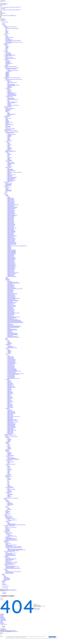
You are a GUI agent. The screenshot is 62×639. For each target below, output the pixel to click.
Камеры (9, 444)
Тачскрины (9, 478)
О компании (2, 614)
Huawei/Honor (10, 281)
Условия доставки (3, 619)
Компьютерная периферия (10, 108)
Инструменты (10, 89)
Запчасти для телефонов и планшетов (11, 436)
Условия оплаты (2, 618)
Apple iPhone (10, 380)
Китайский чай (8, 187)
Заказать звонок (2, 20)
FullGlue (9, 153)
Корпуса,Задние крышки (11, 489)
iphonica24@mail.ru (4, 590)
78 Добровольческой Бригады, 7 (10, 630)
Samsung (9, 197)
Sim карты (7, 46)
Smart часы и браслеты (9, 516)
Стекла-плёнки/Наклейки (12, 134)
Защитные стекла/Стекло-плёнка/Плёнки (12, 131)
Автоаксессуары (8, 543)
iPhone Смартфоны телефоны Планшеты (12, 28)
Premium (9, 143)
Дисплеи (7, 500)
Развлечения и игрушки (9, 57)
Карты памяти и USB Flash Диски (11, 527)
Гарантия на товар (3, 620)
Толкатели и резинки (11, 457)
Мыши (9, 113)
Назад (5, 25)
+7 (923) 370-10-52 (3, 3)
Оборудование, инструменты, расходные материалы (14, 79)
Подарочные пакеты (9, 183)
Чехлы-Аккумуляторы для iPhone (13, 70)
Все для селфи (8, 52)
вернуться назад (37, 609)
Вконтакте (4, 592)
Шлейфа (9, 466)
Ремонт (5, 576)
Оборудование (10, 81)
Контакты (1, 616)
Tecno (8, 355)
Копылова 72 (2, 630)
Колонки (7, 570)
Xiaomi (9, 341)
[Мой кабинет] (0, 5)
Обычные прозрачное (11, 162)
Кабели (7, 35)
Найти (1, 633)
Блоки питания (10, 535)
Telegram (4, 593)
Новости (1, 615)
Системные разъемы (11, 461)
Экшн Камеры (8, 557)
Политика (1, 623)
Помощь (1, 621)
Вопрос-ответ (2, 622)
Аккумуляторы (8, 60)
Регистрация (2, 617)
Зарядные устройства (9, 532)
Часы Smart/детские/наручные (12, 519)
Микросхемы (10, 452)
